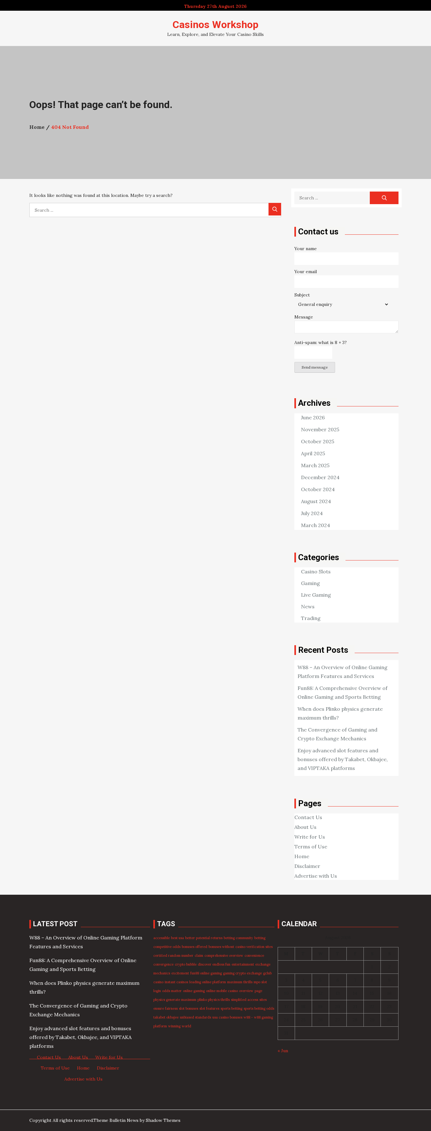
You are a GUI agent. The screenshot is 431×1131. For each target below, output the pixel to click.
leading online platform (207, 982)
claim (199, 955)
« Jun (283, 1050)
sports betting (231, 1008)
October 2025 (317, 441)
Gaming (310, 583)
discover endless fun (214, 964)
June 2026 (313, 417)
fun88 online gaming (206, 973)
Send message (315, 367)
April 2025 (313, 453)
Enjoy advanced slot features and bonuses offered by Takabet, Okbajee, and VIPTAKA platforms (343, 759)
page (258, 991)
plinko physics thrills (214, 999)
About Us (305, 827)
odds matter (172, 991)
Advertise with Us (315, 876)
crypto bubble (186, 964)
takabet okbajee (166, 1017)
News (308, 606)
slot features (209, 1008)
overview (246, 991)
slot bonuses (188, 1008)
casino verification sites (254, 946)
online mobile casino (222, 991)
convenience (254, 955)
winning (174, 1026)
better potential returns (203, 938)
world (186, 1026)
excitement (180, 973)
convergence (163, 964)
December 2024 (320, 477)
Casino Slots (316, 571)
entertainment (243, 964)
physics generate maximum (174, 999)
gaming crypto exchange (242, 973)
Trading (311, 618)
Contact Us (308, 817)
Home (301, 856)
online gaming (194, 991)
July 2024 (312, 513)
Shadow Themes (163, 1120)
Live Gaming (316, 595)
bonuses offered (194, 946)
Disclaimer (307, 866)
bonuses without (221, 946)
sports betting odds (259, 1008)
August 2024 (316, 501)
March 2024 (315, 525)
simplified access (244, 999)
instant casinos (176, 982)
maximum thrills (239, 982)
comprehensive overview (223, 955)
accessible (161, 938)
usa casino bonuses (227, 1017)
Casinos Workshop (215, 25)
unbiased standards (195, 1017)
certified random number (173, 955)
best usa (177, 938)
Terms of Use (310, 846)
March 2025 (315, 465)
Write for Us (309, 837)
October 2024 (318, 489)
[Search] (275, 209)
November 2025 (320, 429)
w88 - (248, 1017)
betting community (238, 938)
